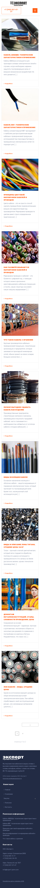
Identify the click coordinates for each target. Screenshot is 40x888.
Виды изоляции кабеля (16, 477)
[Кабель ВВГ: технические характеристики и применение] (20, 105)
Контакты (8, 807)
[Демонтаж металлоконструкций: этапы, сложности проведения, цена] (20, 594)
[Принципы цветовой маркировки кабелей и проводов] (20, 175)
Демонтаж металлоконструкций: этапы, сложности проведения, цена (19, 617)
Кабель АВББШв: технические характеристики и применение (19, 819)
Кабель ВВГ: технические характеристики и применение (18, 824)
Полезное (8, 803)
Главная (7, 790)
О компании (9, 794)
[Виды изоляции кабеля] (20, 457)
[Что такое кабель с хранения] (20, 320)
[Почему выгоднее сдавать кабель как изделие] (20, 387)
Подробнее (9, 83)
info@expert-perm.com (11, 870)
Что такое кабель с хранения (18, 340)
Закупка (6, 798)
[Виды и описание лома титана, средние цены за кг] (20, 524)
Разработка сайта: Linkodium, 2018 (13, 881)
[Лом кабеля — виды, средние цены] (20, 667)
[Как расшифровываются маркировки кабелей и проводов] (20, 247)
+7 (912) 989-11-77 (9, 856)
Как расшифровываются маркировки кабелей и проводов (16, 270)
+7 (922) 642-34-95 (10, 858)
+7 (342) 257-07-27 (9, 865)
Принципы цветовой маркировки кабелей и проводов (15, 197)
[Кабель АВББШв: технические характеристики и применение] (20, 35)
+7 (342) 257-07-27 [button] (11, 11)
